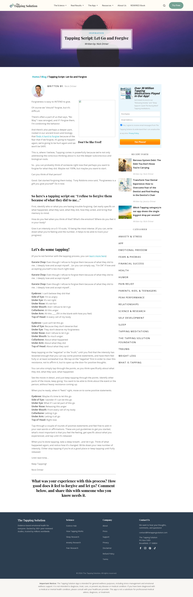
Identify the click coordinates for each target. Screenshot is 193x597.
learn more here (97, 256)
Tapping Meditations (134, 331)
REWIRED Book (138, 5)
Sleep (122, 324)
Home (35, 76)
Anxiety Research (73, 542)
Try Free (176, 5)
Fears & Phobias (130, 256)
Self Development (131, 317)
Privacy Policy (134, 133)
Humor (123, 277)
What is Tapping (130, 362)
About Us (122, 5)
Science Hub (71, 525)
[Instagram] (145, 548)
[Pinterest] (150, 548)
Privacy (106, 542)
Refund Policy (108, 553)
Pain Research (72, 548)
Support (106, 537)
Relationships (129, 304)
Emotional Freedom (133, 250)
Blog (43, 76)
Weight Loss (127, 355)
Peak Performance (132, 297)
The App (93, 5)
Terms (105, 559)
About (105, 525)
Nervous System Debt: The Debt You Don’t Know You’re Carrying (147, 164)
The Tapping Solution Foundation (134, 340)
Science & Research (132, 311)
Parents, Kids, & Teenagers (138, 290)
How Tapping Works (74, 531)
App (121, 243)
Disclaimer (107, 548)
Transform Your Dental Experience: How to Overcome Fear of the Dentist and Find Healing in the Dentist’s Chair (146, 188)
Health (124, 270)
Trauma (124, 348)
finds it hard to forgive (47, 136)
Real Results (77, 5)
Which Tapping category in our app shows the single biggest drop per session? (147, 211)
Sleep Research (72, 537)
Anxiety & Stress (130, 236)
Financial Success (131, 263)
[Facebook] (140, 548)
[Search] (164, 5)
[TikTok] (154, 548)
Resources (107, 5)
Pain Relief (126, 283)
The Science (60, 5)
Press (105, 531)
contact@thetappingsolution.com (153, 532)
